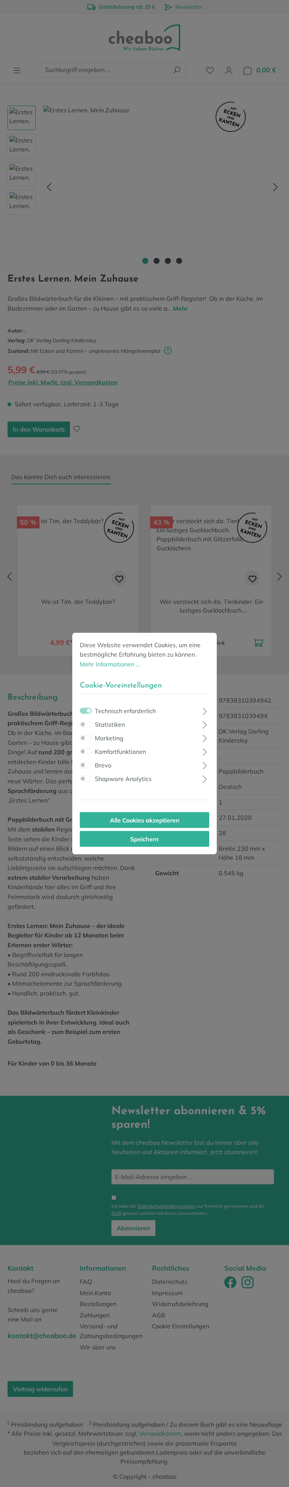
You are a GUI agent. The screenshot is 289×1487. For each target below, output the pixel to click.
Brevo (103, 765)
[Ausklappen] (205, 710)
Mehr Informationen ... (110, 664)
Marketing (109, 738)
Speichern (144, 839)
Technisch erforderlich (125, 711)
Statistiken (110, 724)
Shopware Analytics (123, 779)
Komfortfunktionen (120, 751)
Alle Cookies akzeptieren (144, 820)
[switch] (86, 724)
